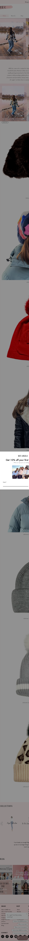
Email (5, 482)
